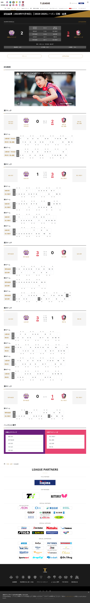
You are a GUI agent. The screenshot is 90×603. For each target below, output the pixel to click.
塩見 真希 (63, 257)
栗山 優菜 (63, 126)
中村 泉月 (10, 123)
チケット (19, 8)
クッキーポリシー (69, 596)
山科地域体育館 (82, 21)
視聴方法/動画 (36, 8)
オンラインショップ (44, 8)
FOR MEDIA (65, 582)
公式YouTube (65, 56)
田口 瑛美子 (64, 178)
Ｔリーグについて (82, 8)
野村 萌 (64, 124)
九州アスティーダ (78, 37)
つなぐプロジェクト (53, 8)
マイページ (74, 3)
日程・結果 (13, 8)
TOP (5, 8)
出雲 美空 (10, 121)
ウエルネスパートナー (63, 8)
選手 (31, 8)
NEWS (8, 8)
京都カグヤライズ (11, 37)
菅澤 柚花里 (11, 254)
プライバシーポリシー (42, 582)
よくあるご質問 (55, 582)
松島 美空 (10, 175)
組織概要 (14, 582)
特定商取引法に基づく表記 (27, 582)
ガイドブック (73, 8)
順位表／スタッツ (25, 8)
